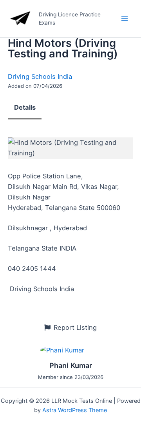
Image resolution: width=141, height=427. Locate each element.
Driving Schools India (40, 76)
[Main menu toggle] (124, 19)
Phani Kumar (70, 365)
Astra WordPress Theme (74, 410)
